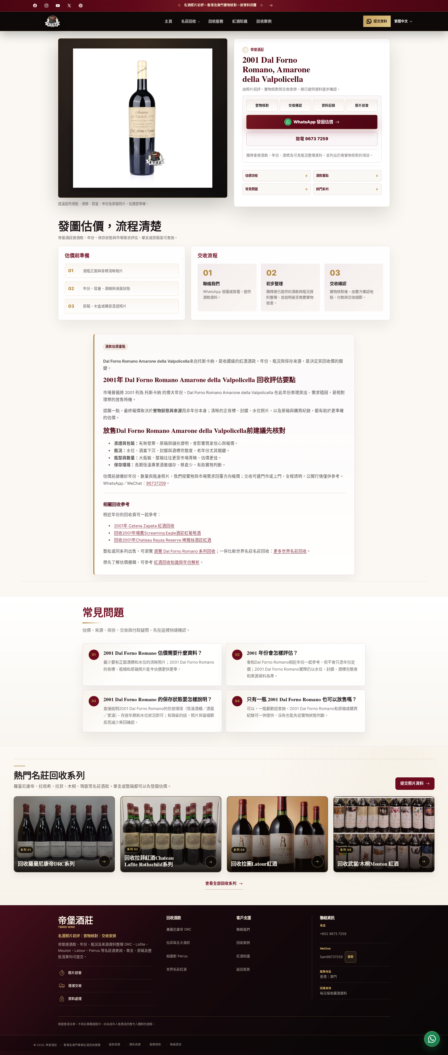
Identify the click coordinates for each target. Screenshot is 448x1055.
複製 (350, 957)
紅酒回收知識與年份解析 (177, 562)
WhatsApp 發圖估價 (313, 121)
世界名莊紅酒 (176, 969)
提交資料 (380, 21)
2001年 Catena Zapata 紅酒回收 (144, 525)
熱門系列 (322, 189)
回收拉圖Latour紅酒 (254, 863)
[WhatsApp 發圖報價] (432, 1039)
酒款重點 (322, 176)
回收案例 (243, 943)
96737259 (156, 483)
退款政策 (114, 1044)
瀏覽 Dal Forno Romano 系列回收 (184, 551)
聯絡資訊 (175, 1044)
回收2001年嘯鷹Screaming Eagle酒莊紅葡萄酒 (157, 533)
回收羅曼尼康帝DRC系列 (46, 863)
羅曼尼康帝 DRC (178, 929)
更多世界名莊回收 (290, 551)
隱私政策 (135, 1044)
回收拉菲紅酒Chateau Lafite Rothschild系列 (148, 861)
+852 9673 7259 (333, 934)
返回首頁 (243, 969)
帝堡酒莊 (51, 1045)
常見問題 (251, 189)
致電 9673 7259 (312, 138)
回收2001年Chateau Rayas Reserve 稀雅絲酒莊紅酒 (162, 540)
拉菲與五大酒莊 (178, 943)
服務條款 (155, 1044)
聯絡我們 (243, 929)
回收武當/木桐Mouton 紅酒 (368, 863)
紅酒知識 (243, 956)
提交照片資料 (412, 783)
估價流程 (251, 176)
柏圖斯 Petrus (177, 956)
